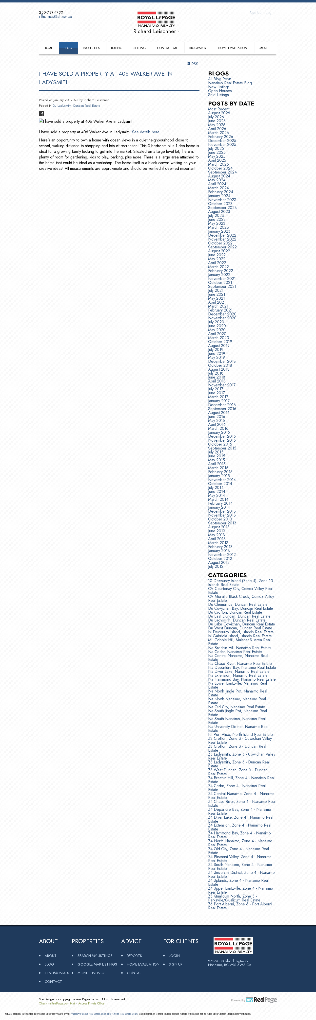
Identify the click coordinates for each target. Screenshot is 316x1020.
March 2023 (218, 227)
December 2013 (222, 511)
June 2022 (217, 255)
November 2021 (222, 278)
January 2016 (219, 432)
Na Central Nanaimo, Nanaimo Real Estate (238, 657)
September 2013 (222, 523)
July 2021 (215, 290)
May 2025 (216, 156)
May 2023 (216, 223)
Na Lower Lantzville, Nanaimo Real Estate (237, 685)
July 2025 (216, 148)
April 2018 (217, 381)
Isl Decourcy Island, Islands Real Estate (241, 632)
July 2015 (215, 452)
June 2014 (216, 491)
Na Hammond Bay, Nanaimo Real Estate (242, 679)
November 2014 (222, 480)
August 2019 (219, 345)
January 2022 (219, 274)
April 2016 (217, 424)
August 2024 (219, 176)
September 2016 (222, 409)
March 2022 (218, 267)
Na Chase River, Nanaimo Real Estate (240, 663)
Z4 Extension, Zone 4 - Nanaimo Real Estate (239, 827)
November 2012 (222, 554)
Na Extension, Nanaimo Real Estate (238, 675)
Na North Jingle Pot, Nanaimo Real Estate (237, 693)
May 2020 (217, 330)
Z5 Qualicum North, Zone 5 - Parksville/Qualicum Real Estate (234, 898)
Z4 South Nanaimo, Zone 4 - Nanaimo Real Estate (240, 866)
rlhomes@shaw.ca (55, 16)
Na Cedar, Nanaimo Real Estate (235, 652)
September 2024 (222, 172)
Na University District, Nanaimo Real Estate (238, 728)
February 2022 (220, 271)
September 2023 (222, 207)
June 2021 (216, 294)
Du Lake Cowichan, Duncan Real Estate (241, 624)
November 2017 (222, 385)
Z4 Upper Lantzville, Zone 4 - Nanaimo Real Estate (240, 890)
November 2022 (222, 239)
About (51, 955)
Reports (134, 955)
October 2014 (220, 483)
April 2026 (217, 129)
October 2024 (220, 168)
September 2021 (222, 286)
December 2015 (222, 436)
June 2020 (217, 326)
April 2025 (217, 160)
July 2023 (216, 215)
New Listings (219, 87)
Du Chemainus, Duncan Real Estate (238, 604)
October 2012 (220, 558)
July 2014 (215, 487)
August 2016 (219, 412)
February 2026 (220, 136)
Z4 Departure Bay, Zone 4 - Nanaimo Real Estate (239, 811)
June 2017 (216, 393)
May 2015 (216, 460)
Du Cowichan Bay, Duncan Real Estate (240, 608)
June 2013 (216, 531)
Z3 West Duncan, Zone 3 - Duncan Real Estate (238, 772)
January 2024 (219, 196)
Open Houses (220, 91)
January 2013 (219, 550)
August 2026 (219, 113)
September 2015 (222, 448)
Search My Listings (95, 955)
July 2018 (215, 373)
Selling (140, 48)
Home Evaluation (232, 48)
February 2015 (220, 472)
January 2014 (219, 507)
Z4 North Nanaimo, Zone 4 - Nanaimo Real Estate (240, 843)
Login (174, 955)
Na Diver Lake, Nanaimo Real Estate (239, 671)
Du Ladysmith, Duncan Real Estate (76, 105)
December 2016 (222, 405)
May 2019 (216, 357)
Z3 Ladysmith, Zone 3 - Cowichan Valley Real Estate (241, 756)
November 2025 (222, 144)
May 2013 (216, 535)
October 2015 (220, 444)
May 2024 (216, 180)
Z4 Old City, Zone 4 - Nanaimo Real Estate (238, 851)
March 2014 (218, 499)
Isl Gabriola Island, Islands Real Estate (240, 636)
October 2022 (220, 243)
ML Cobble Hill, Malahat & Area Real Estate (239, 642)
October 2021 (220, 282)
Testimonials (57, 972)
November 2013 (222, 515)
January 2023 (219, 231)
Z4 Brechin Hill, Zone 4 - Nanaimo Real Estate (241, 780)
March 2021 (218, 306)
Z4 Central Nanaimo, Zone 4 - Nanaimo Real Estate (241, 795)
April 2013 (217, 539)
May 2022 (216, 259)
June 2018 (216, 377)
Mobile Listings (91, 972)
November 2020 (222, 318)
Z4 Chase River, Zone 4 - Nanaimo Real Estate (242, 803)
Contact (53, 981)
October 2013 (220, 519)
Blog (68, 48)
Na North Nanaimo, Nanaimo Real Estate (237, 701)
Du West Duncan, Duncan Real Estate (240, 628)
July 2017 (215, 389)
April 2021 (217, 302)
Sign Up (255, 12)
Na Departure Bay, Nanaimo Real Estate (242, 667)
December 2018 (222, 361)
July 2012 (215, 566)
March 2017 (218, 397)
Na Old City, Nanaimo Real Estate (236, 707)
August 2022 (219, 251)
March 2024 (218, 188)
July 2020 (216, 322)
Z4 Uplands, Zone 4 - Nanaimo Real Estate (238, 882)
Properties (91, 48)
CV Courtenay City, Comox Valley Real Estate (240, 590)
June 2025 (217, 152)
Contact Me (167, 48)
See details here (145, 132)
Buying (116, 48)
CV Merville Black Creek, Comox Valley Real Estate (241, 598)
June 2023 (217, 219)
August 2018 (219, 369)
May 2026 (216, 125)
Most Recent (218, 109)
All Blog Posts (220, 79)
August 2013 (219, 527)
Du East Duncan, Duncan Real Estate (239, 616)
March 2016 (218, 428)
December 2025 (222, 140)
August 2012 (219, 562)
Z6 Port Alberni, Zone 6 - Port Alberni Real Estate (240, 906)
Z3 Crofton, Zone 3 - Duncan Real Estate (237, 748)
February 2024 (220, 192)
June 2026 (217, 121)
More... (265, 48)
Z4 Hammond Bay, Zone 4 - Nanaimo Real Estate (239, 835)
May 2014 (216, 495)
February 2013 (220, 547)
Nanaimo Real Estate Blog (230, 83)
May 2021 (216, 298)
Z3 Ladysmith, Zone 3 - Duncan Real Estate (239, 764)
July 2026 (216, 117)
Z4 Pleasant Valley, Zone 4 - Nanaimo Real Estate (240, 859)
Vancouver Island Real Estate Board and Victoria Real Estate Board (104, 1013)
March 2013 (218, 543)
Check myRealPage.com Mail (57, 1003)
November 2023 (222, 200)
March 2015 (218, 468)
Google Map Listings (97, 964)
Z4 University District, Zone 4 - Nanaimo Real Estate (241, 874)
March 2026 (218, 133)
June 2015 (216, 456)
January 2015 (219, 476)
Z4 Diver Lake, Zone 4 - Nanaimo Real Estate (240, 819)
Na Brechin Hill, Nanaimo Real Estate (239, 648)
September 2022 (222, 247)
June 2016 (216, 416)
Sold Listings (218, 95)
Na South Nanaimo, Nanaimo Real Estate (237, 721)
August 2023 (219, 211)
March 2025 (218, 164)
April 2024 (217, 184)
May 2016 (216, 420)
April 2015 (217, 464)
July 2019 (215, 349)
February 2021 (220, 310)
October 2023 (220, 204)
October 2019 (220, 342)
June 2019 (216, 353)
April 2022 (217, 263)
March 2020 (218, 338)
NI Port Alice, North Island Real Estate (240, 734)
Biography (197, 48)
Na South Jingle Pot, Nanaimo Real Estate (237, 713)
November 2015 (222, 440)
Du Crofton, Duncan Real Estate (235, 612)
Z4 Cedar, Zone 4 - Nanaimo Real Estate (237, 788)
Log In (270, 12)
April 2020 (217, 334)
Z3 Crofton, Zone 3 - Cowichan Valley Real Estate (240, 740)
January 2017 (219, 401)
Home (48, 48)
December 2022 (222, 235)
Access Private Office (91, 1003)
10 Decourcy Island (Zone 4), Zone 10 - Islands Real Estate (242, 583)
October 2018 (220, 365)
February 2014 (220, 503)
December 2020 (222, 314)
